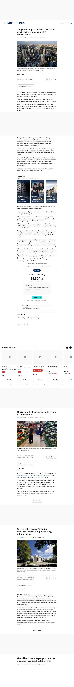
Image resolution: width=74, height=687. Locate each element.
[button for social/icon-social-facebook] (51, 79)
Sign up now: (20, 37)
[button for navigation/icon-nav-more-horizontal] (55, 79)
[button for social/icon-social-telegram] (48, 79)
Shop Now (9, 379)
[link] (13, 23)
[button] (62, 23)
